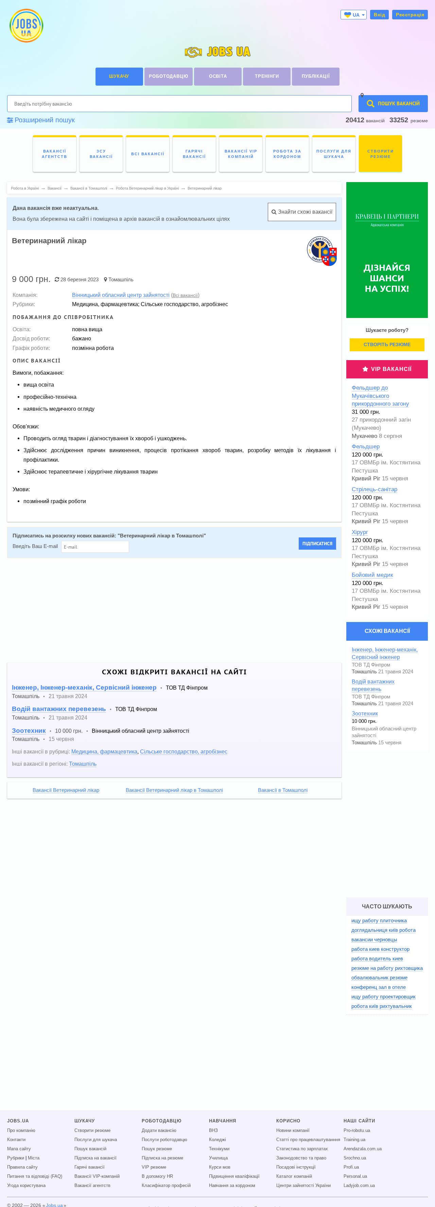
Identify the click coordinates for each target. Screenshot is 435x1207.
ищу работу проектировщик (383, 996)
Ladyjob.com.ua (359, 1185)
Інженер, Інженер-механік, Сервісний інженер (84, 687)
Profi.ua (351, 1167)
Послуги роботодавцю (164, 1139)
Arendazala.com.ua (363, 1149)
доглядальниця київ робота (383, 930)
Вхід (379, 14)
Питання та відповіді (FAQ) (34, 1176)
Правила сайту (22, 1167)
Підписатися (317, 543)
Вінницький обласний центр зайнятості (121, 295)
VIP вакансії (391, 369)
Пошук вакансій (90, 1149)
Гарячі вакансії (89, 1167)
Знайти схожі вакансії (304, 212)
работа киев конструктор (380, 949)
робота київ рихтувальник (381, 1006)
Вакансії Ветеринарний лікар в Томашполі (174, 790)
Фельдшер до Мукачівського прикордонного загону (380, 396)
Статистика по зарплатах (302, 1149)
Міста (33, 1158)
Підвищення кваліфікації (234, 1176)
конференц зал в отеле (378, 987)
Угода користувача (26, 1185)
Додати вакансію (159, 1130)
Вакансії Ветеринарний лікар (66, 790)
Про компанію (21, 1130)
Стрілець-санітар (374, 489)
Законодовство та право (301, 1158)
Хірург (360, 532)
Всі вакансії (185, 295)
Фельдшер (366, 446)
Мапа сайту (19, 1149)
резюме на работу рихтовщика (387, 968)
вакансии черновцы (374, 939)
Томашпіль (121, 279)
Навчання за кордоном (232, 1185)
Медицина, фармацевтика (104, 751)
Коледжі (217, 1139)
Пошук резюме (157, 1149)
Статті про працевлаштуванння (308, 1139)
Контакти (16, 1139)
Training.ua (354, 1139)
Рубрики (15, 1158)
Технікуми (219, 1149)
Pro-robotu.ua (357, 1130)
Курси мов (219, 1167)
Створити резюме (92, 1130)
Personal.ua (355, 1176)
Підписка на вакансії (95, 1158)
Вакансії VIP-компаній (97, 1176)
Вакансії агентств (92, 1185)
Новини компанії (293, 1130)
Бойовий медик (372, 575)
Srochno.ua (355, 1158)
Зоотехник (29, 730)
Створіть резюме (387, 344)
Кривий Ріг (366, 478)
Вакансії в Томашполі (283, 790)
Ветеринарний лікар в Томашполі (162, 535)
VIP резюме (154, 1167)
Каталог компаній (294, 1176)
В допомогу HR (157, 1176)
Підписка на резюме (162, 1158)
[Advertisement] (169, 610)
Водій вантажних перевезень (59, 708)
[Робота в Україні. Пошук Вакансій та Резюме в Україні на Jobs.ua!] (26, 25)
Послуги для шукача (95, 1139)
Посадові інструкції (296, 1167)
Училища (218, 1158)
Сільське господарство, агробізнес (183, 751)
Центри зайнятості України (303, 1185)
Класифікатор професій (166, 1185)
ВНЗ (213, 1130)
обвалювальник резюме (379, 977)
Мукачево (364, 436)
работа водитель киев (377, 958)
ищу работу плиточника (379, 920)
